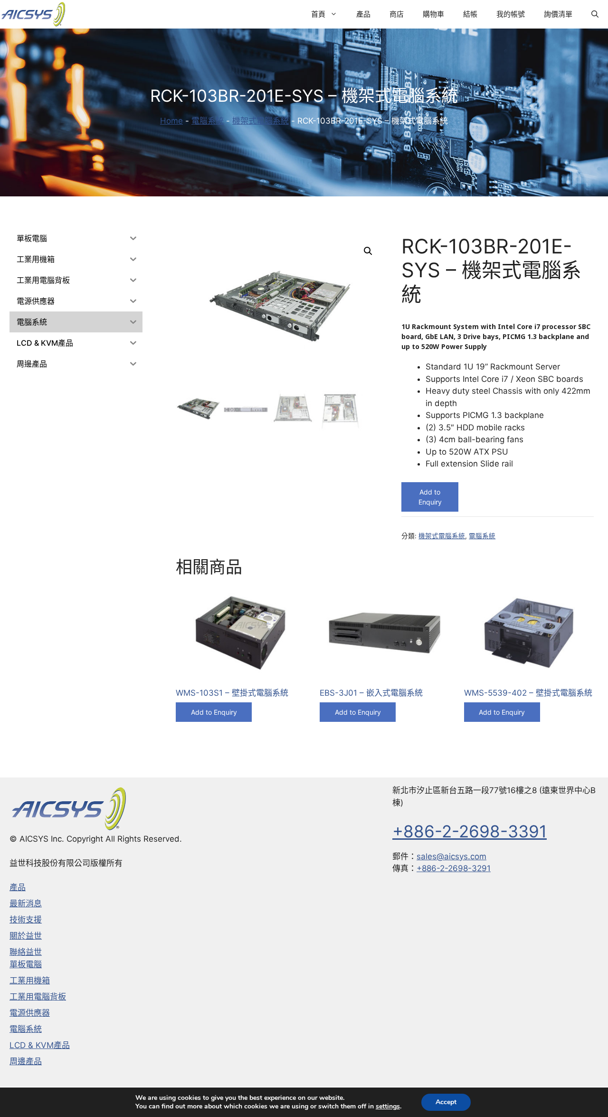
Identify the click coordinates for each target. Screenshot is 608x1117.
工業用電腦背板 (38, 996)
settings (388, 1106)
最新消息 (26, 903)
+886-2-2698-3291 (454, 868)
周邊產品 (26, 1061)
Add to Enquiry (430, 497)
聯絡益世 (26, 952)
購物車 (433, 14)
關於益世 (26, 936)
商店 (397, 14)
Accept (446, 1102)
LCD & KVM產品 (40, 1045)
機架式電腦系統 (260, 121)
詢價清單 (558, 14)
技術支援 (26, 919)
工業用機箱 (30, 980)
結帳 (470, 14)
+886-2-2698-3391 (469, 831)
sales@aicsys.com (451, 856)
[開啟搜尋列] (595, 14)
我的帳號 (510, 14)
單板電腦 (26, 964)
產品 (363, 14)
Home (171, 121)
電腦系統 (207, 121)
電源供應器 (30, 1013)
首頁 (318, 14)
